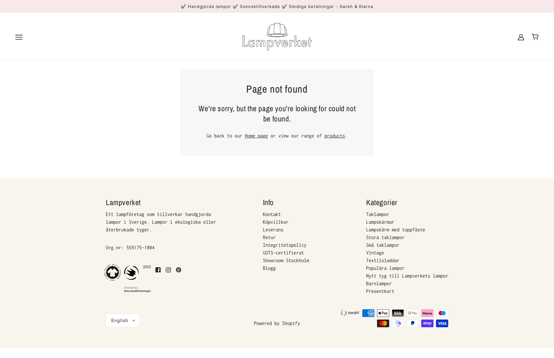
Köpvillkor (276, 222)
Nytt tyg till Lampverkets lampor (407, 276)
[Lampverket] (277, 36)
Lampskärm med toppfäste (395, 229)
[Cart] (535, 37)
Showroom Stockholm (286, 260)
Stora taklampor (385, 237)
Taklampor (377, 214)
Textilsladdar (382, 260)
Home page (256, 135)
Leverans (273, 229)
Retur (269, 237)
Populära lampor (385, 268)
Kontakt (272, 214)
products (334, 135)
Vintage (375, 252)
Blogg (269, 268)
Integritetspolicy (284, 245)
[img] (158, 278)
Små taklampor (382, 245)
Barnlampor (379, 283)
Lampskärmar (380, 222)
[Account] (521, 36)
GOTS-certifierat (283, 252)
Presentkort (380, 291)
